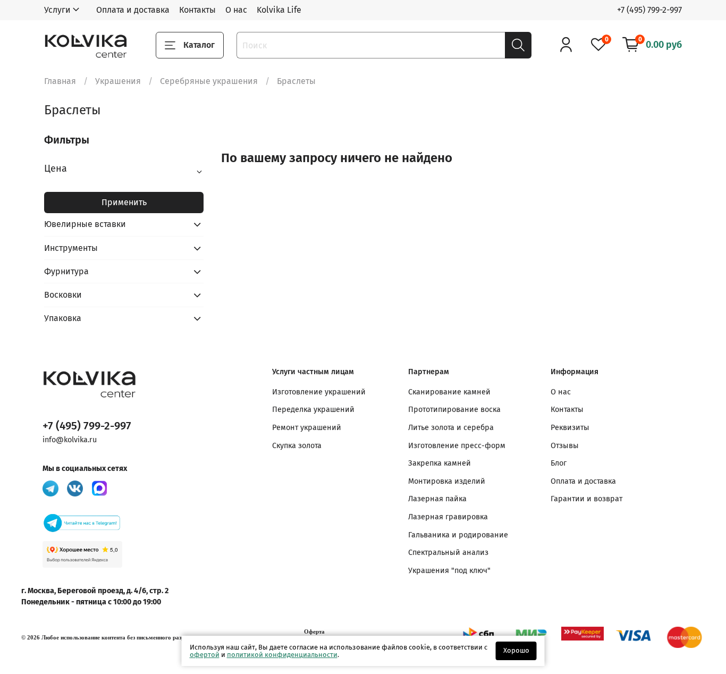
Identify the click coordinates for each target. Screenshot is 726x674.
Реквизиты (570, 427)
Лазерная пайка (437, 498)
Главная (60, 81)
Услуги (57, 10)
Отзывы (565, 445)
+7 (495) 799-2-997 (649, 10)
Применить (124, 202)
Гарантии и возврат (586, 498)
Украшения (118, 81)
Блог (559, 463)
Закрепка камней (439, 463)
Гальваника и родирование (458, 535)
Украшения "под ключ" (449, 570)
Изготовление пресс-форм (456, 445)
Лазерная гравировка (448, 516)
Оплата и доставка (133, 10)
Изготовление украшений (319, 392)
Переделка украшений (313, 409)
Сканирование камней (449, 392)
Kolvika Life (279, 10)
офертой (205, 655)
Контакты (197, 10)
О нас (236, 10)
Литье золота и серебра (451, 427)
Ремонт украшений (306, 427)
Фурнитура (66, 271)
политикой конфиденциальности (282, 655)
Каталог (199, 45)
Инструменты (71, 248)
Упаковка (62, 318)
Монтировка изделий (446, 481)
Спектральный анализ (448, 552)
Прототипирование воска (454, 409)
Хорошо (516, 650)
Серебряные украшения (209, 81)
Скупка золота (297, 445)
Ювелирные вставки (85, 224)
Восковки (63, 295)
